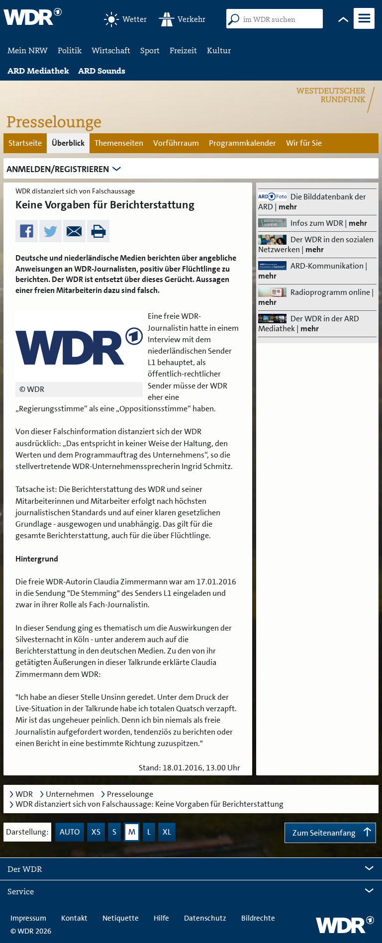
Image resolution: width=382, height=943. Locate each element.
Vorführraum (176, 143)
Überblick (68, 143)
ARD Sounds (101, 71)
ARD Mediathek (38, 71)
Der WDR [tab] (24, 869)
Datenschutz (205, 918)
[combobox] (280, 20)
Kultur (219, 50)
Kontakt (74, 918)
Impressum (28, 918)
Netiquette (120, 918)
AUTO (70, 832)
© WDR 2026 (30, 931)
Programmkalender (242, 143)
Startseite (25, 143)
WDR (24, 794)
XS (96, 832)
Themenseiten (119, 143)
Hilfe (161, 918)
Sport (150, 50)
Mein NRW (27, 50)
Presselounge (130, 794)
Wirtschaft (111, 50)
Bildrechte (258, 918)
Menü (364, 28)
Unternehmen (70, 794)
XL (167, 832)
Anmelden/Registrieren (57, 169)
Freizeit (183, 50)
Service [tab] (20, 891)
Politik (70, 50)
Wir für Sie (304, 143)
